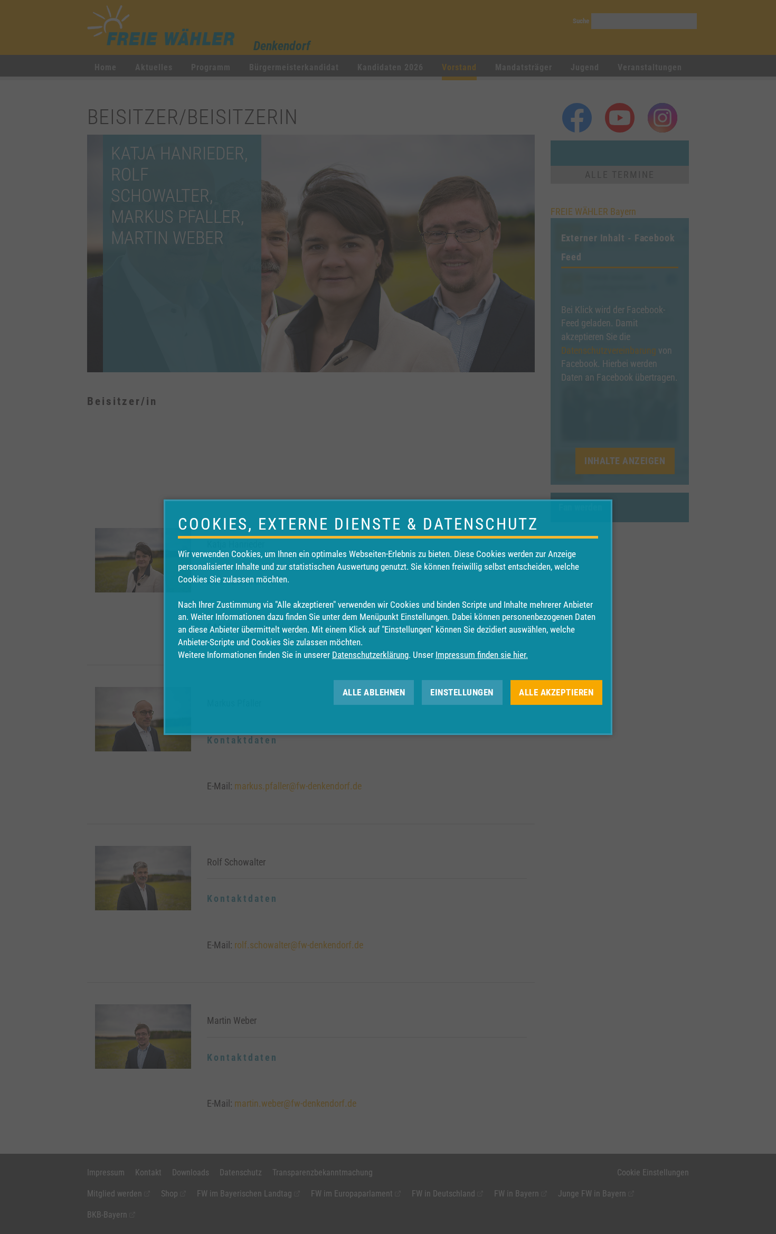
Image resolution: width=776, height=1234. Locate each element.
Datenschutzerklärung (370, 654)
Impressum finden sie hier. (482, 654)
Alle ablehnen (374, 691)
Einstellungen (462, 691)
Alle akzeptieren (556, 691)
